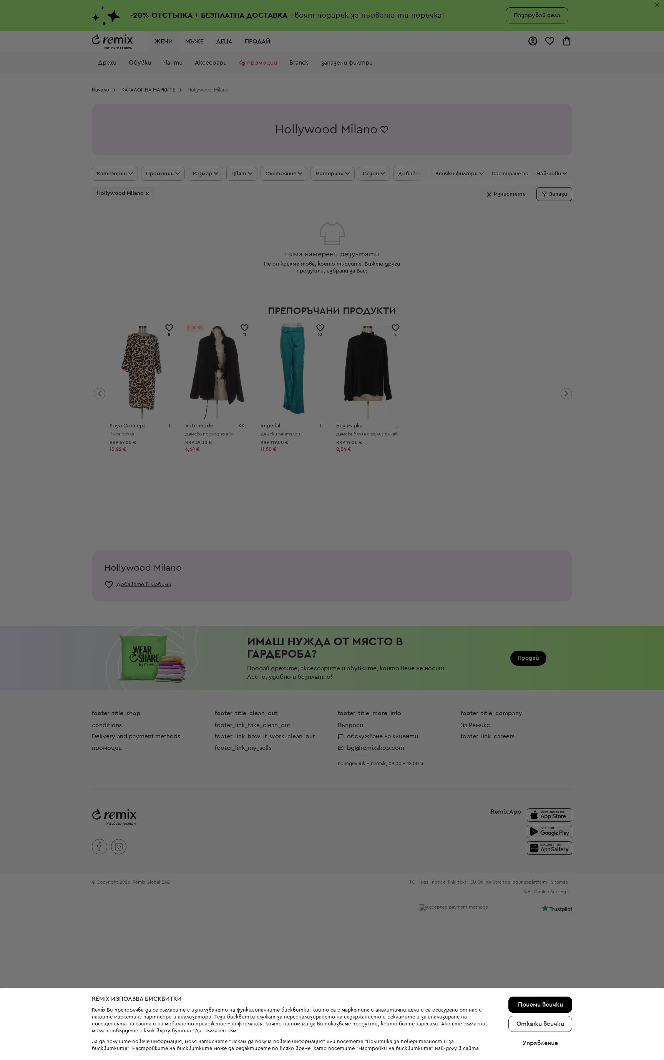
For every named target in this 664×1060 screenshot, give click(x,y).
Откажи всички (540, 1024)
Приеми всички (540, 1005)
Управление (540, 1043)
